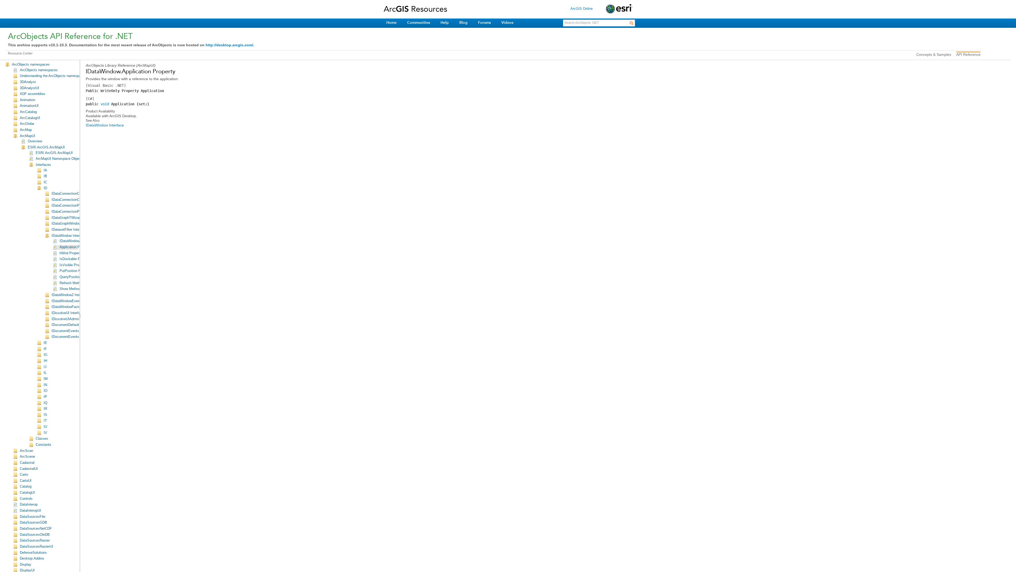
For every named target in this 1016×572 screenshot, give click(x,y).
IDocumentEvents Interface (73, 331)
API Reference (968, 54)
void (105, 104)
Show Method (70, 289)
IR (45, 409)
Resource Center (20, 53)
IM (46, 379)
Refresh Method (72, 283)
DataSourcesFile (32, 517)
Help (445, 22)
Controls (26, 499)
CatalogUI (27, 492)
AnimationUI (29, 106)
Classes (42, 439)
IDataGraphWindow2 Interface (74, 223)
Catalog (25, 486)
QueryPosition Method (77, 277)
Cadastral (27, 463)
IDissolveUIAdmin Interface (73, 319)
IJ (45, 367)
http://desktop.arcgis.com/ (229, 45)
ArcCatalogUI (30, 118)
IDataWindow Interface (69, 236)
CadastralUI (29, 469)
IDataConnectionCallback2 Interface (79, 200)
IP (45, 397)
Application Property (75, 247)
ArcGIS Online (581, 9)
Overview (35, 141)
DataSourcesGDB (33, 522)
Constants (43, 445)
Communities (418, 22)
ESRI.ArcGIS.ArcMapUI (46, 147)
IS (45, 415)
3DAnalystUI (29, 88)
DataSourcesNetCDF (36, 528)
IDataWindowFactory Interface (75, 307)
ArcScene (27, 456)
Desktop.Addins (32, 558)
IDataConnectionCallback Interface (78, 194)
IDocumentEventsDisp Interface (76, 337)
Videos (507, 22)
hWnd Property (71, 253)
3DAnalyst (28, 82)
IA (45, 170)
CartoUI (25, 481)
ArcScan (26, 451)
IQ (45, 403)
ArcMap (26, 130)
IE (45, 343)
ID (45, 188)
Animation (27, 100)
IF (45, 349)
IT (45, 421)
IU (45, 427)
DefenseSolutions (33, 553)
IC (45, 182)
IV (45, 433)
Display (25, 564)
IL (45, 373)
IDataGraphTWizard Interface (74, 218)
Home (391, 22)
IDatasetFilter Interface (69, 229)
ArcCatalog (28, 112)
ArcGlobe (27, 124)
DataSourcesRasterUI (36, 546)
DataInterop (29, 504)
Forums (484, 22)
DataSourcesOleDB (35, 535)
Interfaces (43, 165)
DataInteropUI (30, 510)
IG (45, 355)
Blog (463, 22)
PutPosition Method (75, 271)
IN (45, 385)
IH (45, 361)
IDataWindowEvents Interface (74, 301)
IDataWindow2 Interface (70, 295)
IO (45, 391)
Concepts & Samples (933, 54)
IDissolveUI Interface (68, 313)
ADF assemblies (32, 94)
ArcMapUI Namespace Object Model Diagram (71, 159)
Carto (24, 474)
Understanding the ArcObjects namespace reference (60, 76)
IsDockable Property (75, 259)
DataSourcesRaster (35, 540)
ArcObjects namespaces (31, 64)
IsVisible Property (73, 265)
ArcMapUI (27, 136)
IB (45, 176)
